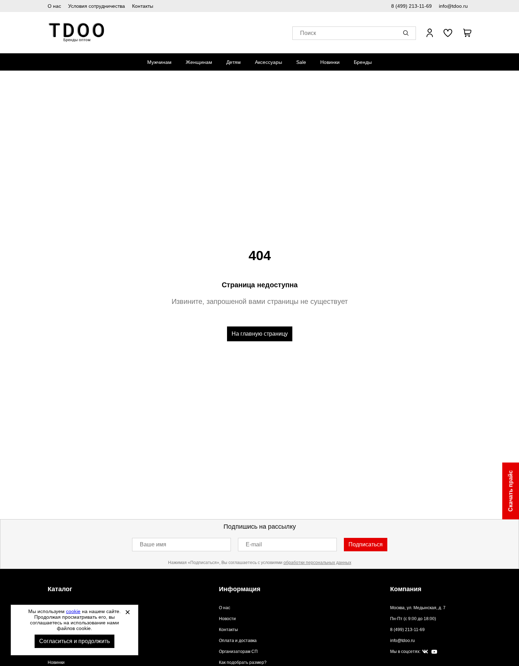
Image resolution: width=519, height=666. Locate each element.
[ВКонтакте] (425, 652)
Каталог (60, 589)
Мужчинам (159, 62)
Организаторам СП (238, 651)
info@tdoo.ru (453, 6)
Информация (240, 589)
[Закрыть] (127, 612)
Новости (227, 618)
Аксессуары (268, 62)
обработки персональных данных (317, 562)
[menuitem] (159, 62)
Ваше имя (153, 544)
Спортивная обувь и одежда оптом (77, 33)
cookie (73, 611)
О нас (54, 6)
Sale (301, 62)
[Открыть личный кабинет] (429, 33)
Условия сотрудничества (96, 6)
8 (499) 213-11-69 (411, 6)
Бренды (363, 62)
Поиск (308, 33)
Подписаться (365, 544)
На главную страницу (260, 334)
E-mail (254, 544)
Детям (233, 62)
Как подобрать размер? (243, 662)
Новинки (330, 62)
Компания (406, 589)
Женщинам (199, 62)
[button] (407, 33)
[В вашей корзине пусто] (467, 33)
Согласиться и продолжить (74, 641)
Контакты (142, 6)
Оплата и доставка (238, 640)
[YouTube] (434, 652)
